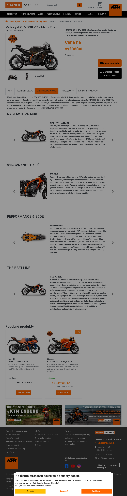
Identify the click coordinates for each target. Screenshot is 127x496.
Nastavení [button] (64, 491)
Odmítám (30, 491)
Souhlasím (96, 491)
